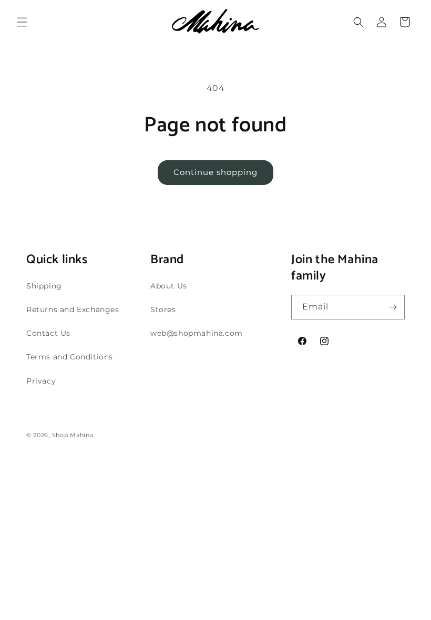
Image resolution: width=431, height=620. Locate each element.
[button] (22, 22)
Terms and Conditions (69, 356)
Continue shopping (215, 172)
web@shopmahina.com (196, 333)
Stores (163, 309)
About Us (168, 286)
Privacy (41, 381)
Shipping (44, 286)
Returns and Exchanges (72, 309)
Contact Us (48, 333)
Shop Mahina (73, 435)
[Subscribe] (392, 307)
